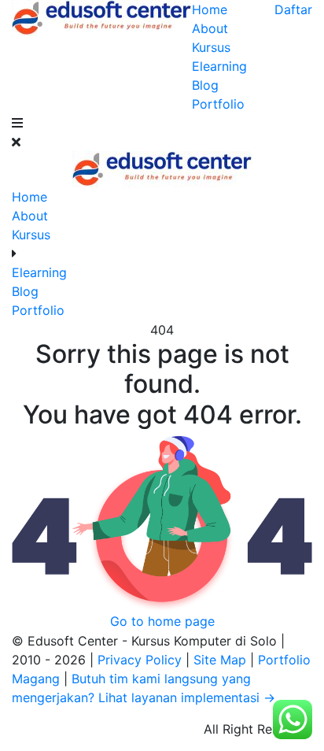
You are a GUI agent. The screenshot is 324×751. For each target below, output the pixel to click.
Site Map (221, 660)
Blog (205, 85)
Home (209, 9)
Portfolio (218, 104)
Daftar (293, 9)
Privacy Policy (142, 660)
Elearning (219, 66)
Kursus (211, 47)
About (210, 28)
